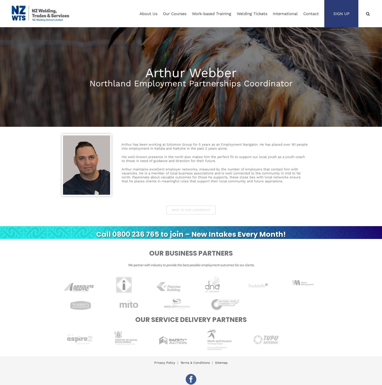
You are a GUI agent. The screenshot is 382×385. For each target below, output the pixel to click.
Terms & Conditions (195, 362)
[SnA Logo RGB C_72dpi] (173, 338)
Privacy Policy (164, 362)
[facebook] (191, 379)
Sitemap (221, 362)
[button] (368, 13)
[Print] (213, 277)
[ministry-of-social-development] (126, 329)
